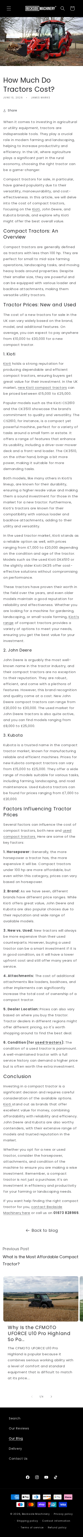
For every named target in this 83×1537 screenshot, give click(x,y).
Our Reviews (19, 1428)
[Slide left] (32, 1396)
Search (15, 1418)
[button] (9, 8)
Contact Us (18, 1458)
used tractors (48, 1042)
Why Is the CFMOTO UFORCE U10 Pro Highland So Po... (39, 1333)
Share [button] (12, 110)
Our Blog (16, 1438)
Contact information (56, 1521)
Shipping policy (27, 1521)
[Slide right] (51, 1396)
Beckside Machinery (36, 1514)
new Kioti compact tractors (42, 387)
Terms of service (32, 1527)
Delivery (15, 1448)
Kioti (7, 363)
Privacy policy (63, 1514)
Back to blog (45, 1230)
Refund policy (57, 1527)
